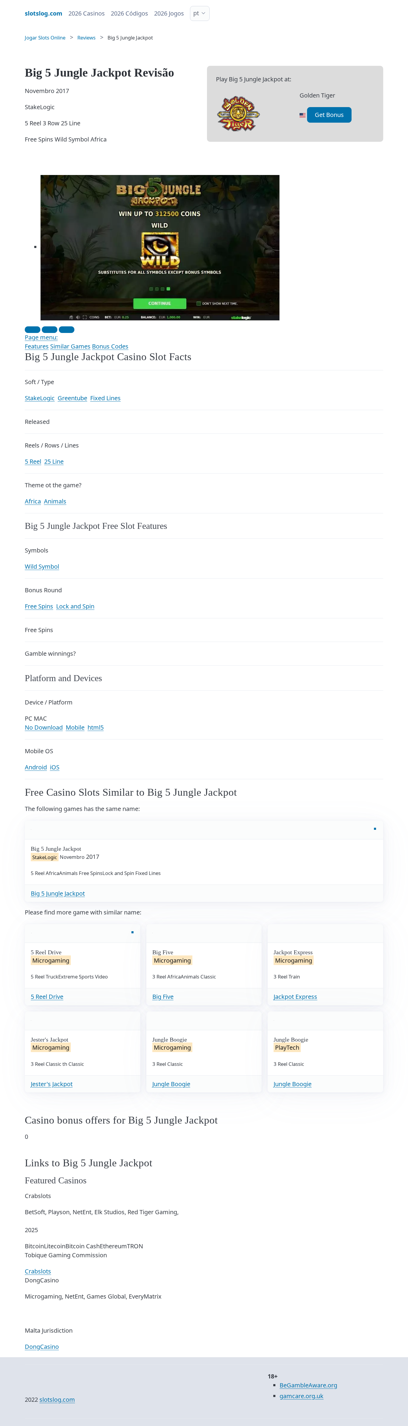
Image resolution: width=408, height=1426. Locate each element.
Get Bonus (329, 115)
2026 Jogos (169, 13)
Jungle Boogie (171, 1084)
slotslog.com (57, 1399)
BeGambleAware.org (308, 1385)
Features (37, 346)
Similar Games (70, 346)
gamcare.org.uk (301, 1396)
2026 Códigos (129, 13)
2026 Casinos (86, 13)
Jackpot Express (295, 997)
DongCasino (42, 1347)
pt (196, 13)
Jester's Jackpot (52, 1084)
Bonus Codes (110, 346)
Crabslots (38, 1271)
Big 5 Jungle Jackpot (58, 893)
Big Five (163, 997)
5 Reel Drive (47, 997)
